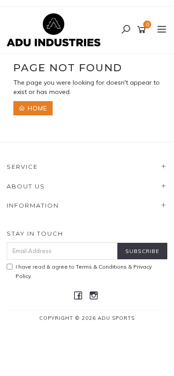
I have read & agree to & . (84, 271)
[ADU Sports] (56, 29)
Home (36, 108)
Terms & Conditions (101, 266)
